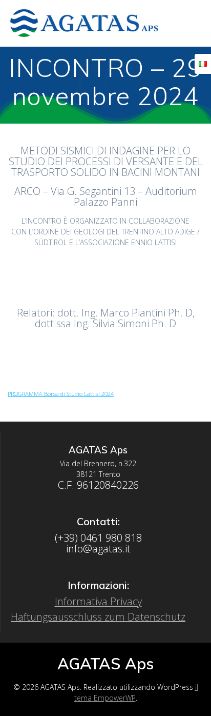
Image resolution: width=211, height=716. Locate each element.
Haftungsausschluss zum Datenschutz (98, 617)
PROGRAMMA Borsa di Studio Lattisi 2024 (61, 393)
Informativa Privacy (98, 601)
